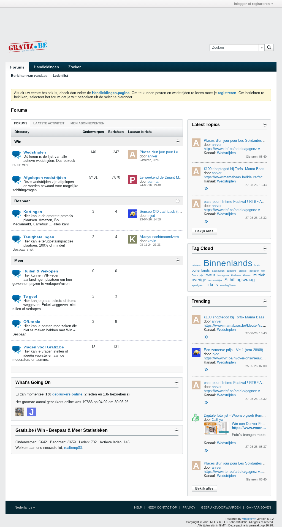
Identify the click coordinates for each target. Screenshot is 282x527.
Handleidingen (46, 67)
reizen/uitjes (215, 280)
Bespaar (22, 201)
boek (257, 265)
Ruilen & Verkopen (40, 271)
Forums (17, 67)
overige (199, 279)
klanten (247, 275)
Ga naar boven (258, 507)
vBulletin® (249, 518)
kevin (152, 241)
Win (17, 141)
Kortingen (32, 211)
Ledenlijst (60, 76)
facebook (254, 270)
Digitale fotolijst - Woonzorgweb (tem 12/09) (238, 415)
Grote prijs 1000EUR (203, 275)
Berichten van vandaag (29, 76)
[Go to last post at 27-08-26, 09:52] (206, 370)
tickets (211, 284)
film (263, 270)
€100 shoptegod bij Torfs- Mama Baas (234, 169)
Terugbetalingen (38, 237)
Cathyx (217, 419)
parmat (153, 181)
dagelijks (232, 270)
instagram (223, 275)
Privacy (189, 507)
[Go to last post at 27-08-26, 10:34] (206, 451)
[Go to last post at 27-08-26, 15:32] (206, 222)
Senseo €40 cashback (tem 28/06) (167, 211)
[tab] (20, 123)
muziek (259, 275)
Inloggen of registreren (252, 4)
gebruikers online (67, 394)
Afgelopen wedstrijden (44, 177)
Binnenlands (228, 263)
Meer (18, 260)
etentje (242, 270)
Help (138, 507)
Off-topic (31, 322)
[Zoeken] (269, 47)
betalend (196, 265)
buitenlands (201, 270)
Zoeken (75, 67)
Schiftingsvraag (239, 279)
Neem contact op (162, 507)
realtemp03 (73, 448)
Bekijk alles (204, 231)
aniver (152, 156)
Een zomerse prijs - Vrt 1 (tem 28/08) (233, 350)
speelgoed (197, 285)
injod (151, 216)
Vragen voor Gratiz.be (43, 347)
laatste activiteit (48, 123)
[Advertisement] (141, 20)
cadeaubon (218, 270)
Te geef (30, 296)
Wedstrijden (34, 152)
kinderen (236, 275)
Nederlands (24, 507)
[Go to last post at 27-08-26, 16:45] (206, 189)
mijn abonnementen (87, 123)
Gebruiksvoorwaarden (221, 507)
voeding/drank (228, 285)
